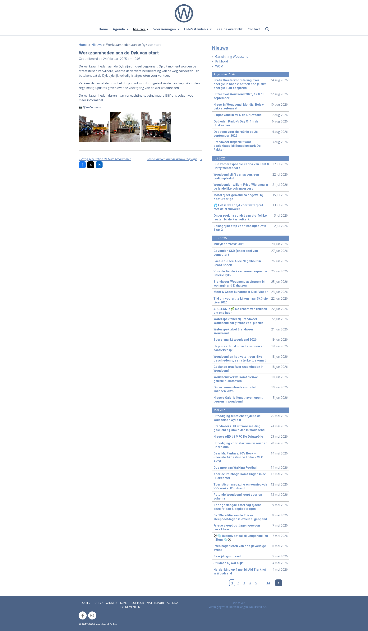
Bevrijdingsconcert (227, 556)
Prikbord (221, 61)
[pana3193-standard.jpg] (93, 127)
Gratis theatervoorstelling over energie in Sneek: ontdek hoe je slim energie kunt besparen (240, 84)
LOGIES (85, 603)
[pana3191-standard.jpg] (156, 127)
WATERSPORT (155, 603)
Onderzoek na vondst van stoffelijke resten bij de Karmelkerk (240, 217)
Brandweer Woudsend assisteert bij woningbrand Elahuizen (239, 283)
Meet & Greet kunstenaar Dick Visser (241, 292)
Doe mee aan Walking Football (235, 467)
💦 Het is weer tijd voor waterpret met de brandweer (238, 207)
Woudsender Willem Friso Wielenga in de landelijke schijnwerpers (241, 186)
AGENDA (172, 603)
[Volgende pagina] (278, 582)
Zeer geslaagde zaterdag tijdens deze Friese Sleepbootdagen (237, 507)
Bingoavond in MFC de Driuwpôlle (238, 115)
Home (83, 45)
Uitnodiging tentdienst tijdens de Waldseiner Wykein (237, 418)
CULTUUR (137, 603)
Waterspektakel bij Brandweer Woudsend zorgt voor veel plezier (238, 321)
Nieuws (96, 45)
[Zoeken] (267, 29)
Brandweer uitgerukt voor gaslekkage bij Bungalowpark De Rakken (237, 145)
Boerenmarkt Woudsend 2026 (235, 339)
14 (268, 583)
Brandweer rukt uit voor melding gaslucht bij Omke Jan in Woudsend (239, 428)
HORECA (98, 603)
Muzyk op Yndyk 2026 (229, 244)
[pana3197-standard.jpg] (124, 127)
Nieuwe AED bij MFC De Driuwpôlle (238, 436)
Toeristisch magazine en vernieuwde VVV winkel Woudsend (240, 486)
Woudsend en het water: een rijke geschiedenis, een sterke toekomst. (240, 358)
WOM (219, 66)
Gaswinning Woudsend (231, 56)
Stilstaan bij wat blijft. (229, 563)
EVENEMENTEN (130, 607)
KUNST (124, 603)
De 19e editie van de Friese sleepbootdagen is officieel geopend (240, 517)
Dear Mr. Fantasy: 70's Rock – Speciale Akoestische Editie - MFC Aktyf (238, 457)
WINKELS (111, 603)
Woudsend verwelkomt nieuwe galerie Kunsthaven (236, 379)
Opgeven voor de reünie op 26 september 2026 (236, 133)
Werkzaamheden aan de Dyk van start (133, 45)
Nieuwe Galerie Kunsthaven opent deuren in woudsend (238, 399)
